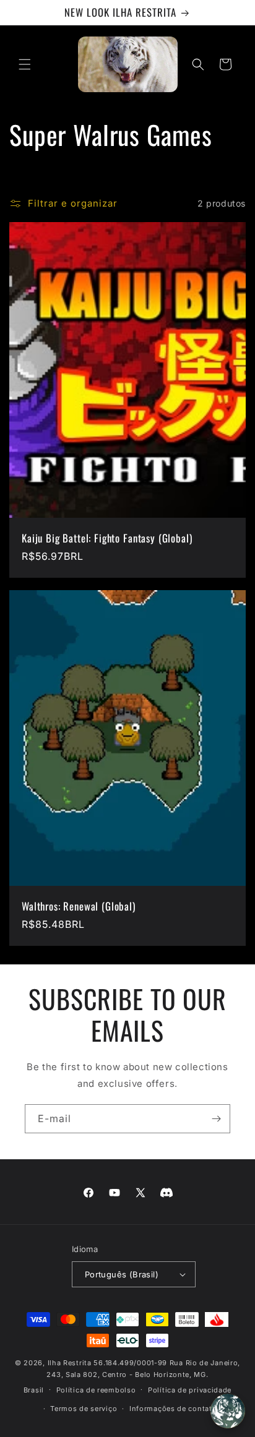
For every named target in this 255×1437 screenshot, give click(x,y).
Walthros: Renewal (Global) (79, 905)
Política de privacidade (189, 1390)
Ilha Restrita (70, 1362)
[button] (24, 64)
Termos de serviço (83, 1408)
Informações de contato (173, 1408)
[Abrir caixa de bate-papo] (227, 1411)
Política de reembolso (96, 1390)
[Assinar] (216, 1118)
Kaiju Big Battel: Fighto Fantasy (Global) (107, 537)
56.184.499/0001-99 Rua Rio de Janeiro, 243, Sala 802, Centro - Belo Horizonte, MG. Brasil (132, 1376)
